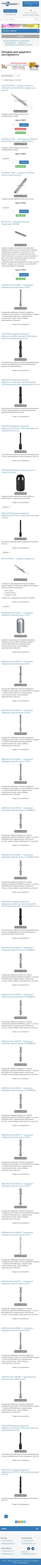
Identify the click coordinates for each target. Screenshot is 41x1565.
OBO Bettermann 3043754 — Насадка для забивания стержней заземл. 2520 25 (17, 1185)
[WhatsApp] (22, 1522)
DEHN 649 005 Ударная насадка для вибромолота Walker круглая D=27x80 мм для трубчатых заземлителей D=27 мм (19, 336)
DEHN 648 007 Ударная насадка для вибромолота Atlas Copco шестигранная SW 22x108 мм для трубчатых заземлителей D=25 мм (20, 903)
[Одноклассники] (19, 1522)
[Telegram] (24, 1522)
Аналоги (6, 158)
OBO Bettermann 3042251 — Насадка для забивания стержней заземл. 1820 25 (17, 614)
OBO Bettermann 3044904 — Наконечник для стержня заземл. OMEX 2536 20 (18, 1378)
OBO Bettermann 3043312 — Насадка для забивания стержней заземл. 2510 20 (17, 711)
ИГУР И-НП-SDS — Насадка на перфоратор (17, 559)
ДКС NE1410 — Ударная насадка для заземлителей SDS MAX (15, 223)
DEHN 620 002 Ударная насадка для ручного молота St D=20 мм (18, 471)
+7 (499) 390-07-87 (10, 14)
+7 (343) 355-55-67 (27, 1541)
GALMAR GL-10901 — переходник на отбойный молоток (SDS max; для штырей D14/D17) (19, 140)
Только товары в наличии (12, 80)
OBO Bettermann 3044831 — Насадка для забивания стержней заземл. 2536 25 (17, 1329)
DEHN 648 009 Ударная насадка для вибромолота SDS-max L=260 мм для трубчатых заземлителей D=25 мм (19, 1428)
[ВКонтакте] (16, 1522)
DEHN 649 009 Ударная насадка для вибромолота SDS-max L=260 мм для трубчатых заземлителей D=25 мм (19, 428)
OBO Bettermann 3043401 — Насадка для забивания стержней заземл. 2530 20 (17, 760)
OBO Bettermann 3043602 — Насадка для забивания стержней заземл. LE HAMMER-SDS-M (20, 856)
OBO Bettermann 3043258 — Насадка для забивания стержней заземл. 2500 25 (17, 662)
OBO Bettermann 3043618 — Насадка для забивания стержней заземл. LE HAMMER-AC (18, 1042)
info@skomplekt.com (8, 1544)
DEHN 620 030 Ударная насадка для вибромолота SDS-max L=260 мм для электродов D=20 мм (20, 515)
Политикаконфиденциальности (28, 1553)
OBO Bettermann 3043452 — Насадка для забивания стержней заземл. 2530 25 (17, 286)
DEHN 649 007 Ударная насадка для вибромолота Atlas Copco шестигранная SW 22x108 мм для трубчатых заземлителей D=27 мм (20, 382)
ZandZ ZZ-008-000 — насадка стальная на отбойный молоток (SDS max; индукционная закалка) (18, 87)
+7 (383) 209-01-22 (7, 1551)
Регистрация (33, 12)
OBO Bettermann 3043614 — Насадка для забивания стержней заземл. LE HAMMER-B (18, 995)
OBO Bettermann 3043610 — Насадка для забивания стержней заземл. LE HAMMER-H (18, 949)
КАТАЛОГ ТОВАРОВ (9, 31)
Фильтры (20, 36)
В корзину (23, 125)
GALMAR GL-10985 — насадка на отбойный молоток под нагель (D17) (17, 174)
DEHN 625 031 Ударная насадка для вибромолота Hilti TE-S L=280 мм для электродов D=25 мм (20, 1472)
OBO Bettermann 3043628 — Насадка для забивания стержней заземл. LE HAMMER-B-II (18, 1089)
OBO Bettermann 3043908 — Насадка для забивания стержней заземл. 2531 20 (17, 1233)
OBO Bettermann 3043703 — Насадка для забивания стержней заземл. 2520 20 (17, 1136)
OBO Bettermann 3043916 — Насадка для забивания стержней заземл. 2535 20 (17, 1282)
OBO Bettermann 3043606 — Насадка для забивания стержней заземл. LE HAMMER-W (18, 809)
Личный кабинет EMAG (31, 15)
